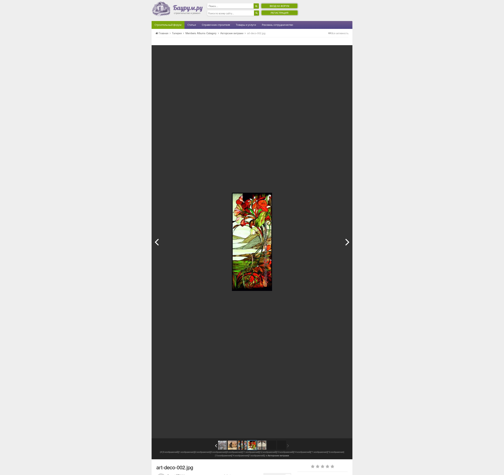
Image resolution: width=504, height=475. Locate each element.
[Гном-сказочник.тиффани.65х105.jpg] (232, 445)
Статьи (191, 25)
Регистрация (279, 12)
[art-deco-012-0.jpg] (347, 242)
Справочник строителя (216, 25)
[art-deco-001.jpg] (157, 242)
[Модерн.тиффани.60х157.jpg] (222, 445)
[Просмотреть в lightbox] (345, 51)
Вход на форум (279, 5)
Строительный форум (168, 25)
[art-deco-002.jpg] (252, 445)
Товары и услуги (246, 25)
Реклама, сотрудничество (277, 25)
